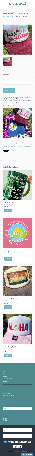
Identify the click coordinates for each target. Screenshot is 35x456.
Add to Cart (8, 90)
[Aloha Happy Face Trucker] (17, 329)
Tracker (19, 146)
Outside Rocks (17, 4)
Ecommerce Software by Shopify (17, 452)
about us (5, 376)
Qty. (4, 79)
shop (4, 371)
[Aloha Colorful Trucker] (17, 281)
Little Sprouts (6, 393)
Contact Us (28, 454)
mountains (20, 143)
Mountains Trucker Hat (9, 146)
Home (4, 16)
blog (4, 373)
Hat (9, 143)
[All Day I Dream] (17, 232)
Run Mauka (10, 16)
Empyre (28, 451)
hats (14, 143)
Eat (4, 143)
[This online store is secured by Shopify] (17, 446)
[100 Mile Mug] (17, 184)
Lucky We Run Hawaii (8, 395)
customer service (7, 378)
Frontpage (5, 390)
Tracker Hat (27, 146)
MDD (4, 70)
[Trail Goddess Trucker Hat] (7, 61)
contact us (5, 381)
